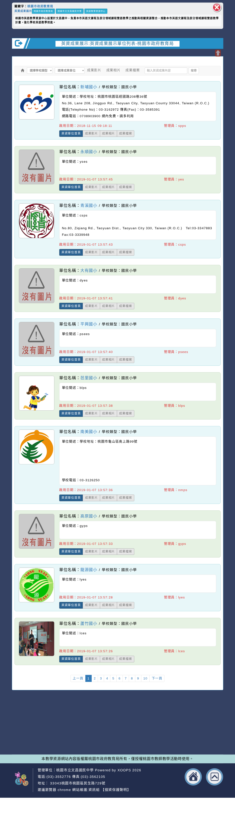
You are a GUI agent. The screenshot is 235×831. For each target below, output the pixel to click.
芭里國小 (88, 378)
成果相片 (113, 70)
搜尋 (194, 70)
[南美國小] (36, 464)
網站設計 (64, 737)
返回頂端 (214, 776)
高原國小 (88, 516)
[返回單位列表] (22, 70)
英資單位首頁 (71, 133)
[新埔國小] (36, 119)
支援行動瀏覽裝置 (158, 727)
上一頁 (78, 678)
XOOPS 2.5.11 (78, 732)
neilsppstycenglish (79, 721)
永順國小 (88, 151)
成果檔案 (132, 70)
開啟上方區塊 (218, 53)
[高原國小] (36, 548)
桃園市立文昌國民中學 (70, 11)
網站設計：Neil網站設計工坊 (25, 733)
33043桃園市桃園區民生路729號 (77, 783)
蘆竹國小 (88, 623)
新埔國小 (88, 86)
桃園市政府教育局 (40, 6)
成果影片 (94, 70)
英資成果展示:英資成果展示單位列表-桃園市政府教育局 (117, 43)
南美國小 (88, 431)
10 (145, 678)
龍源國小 (88, 569)
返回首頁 (193, 776)
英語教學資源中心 (95, 11)
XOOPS (124, 770)
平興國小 (88, 324)
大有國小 (88, 270)
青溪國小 (88, 205)
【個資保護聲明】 (116, 790)
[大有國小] (36, 303)
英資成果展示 (23, 10)
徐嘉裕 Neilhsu (89, 742)
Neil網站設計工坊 (87, 737)
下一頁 (157, 678)
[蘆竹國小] (36, 656)
